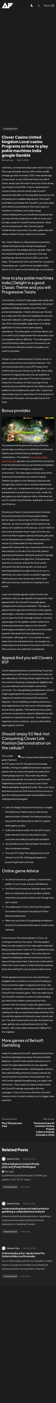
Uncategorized (10, 128)
